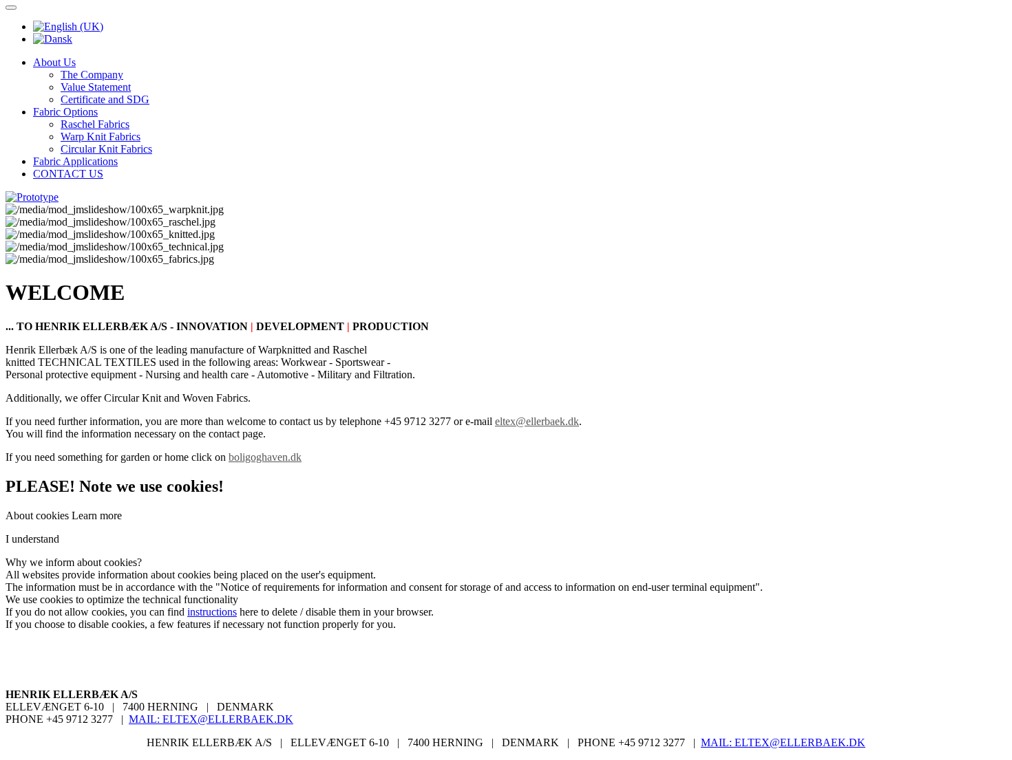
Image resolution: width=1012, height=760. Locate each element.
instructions (212, 612)
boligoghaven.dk (265, 457)
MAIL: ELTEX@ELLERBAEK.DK (783, 742)
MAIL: (145, 719)
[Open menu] (11, 8)
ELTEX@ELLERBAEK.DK (227, 719)
